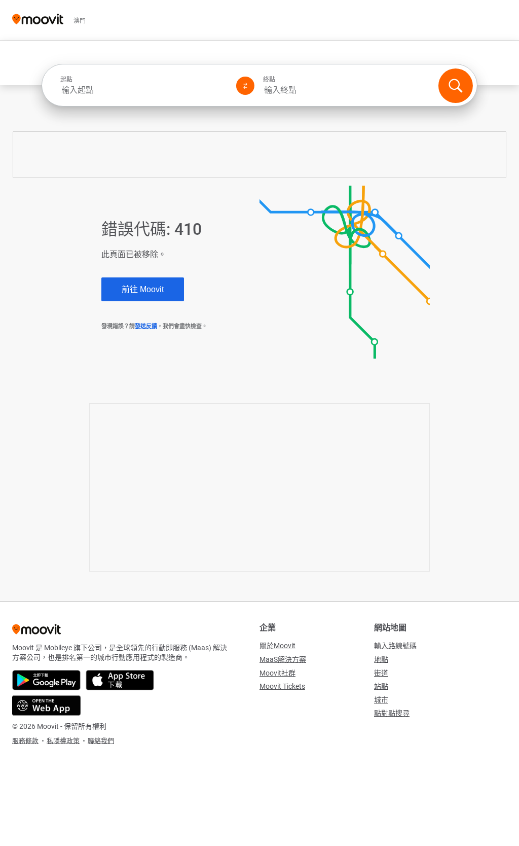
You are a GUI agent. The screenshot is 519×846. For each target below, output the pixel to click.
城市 (381, 700)
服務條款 (25, 741)
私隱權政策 (63, 741)
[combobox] (144, 90)
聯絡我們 (101, 741)
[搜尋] (455, 85)
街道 (381, 673)
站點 (381, 686)
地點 (381, 659)
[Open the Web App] (46, 705)
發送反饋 (146, 326)
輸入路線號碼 (395, 646)
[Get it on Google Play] (46, 680)
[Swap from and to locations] (245, 86)
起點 (66, 80)
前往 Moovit (143, 289)
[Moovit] (37, 20)
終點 (269, 80)
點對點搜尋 (392, 713)
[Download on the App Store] (120, 680)
